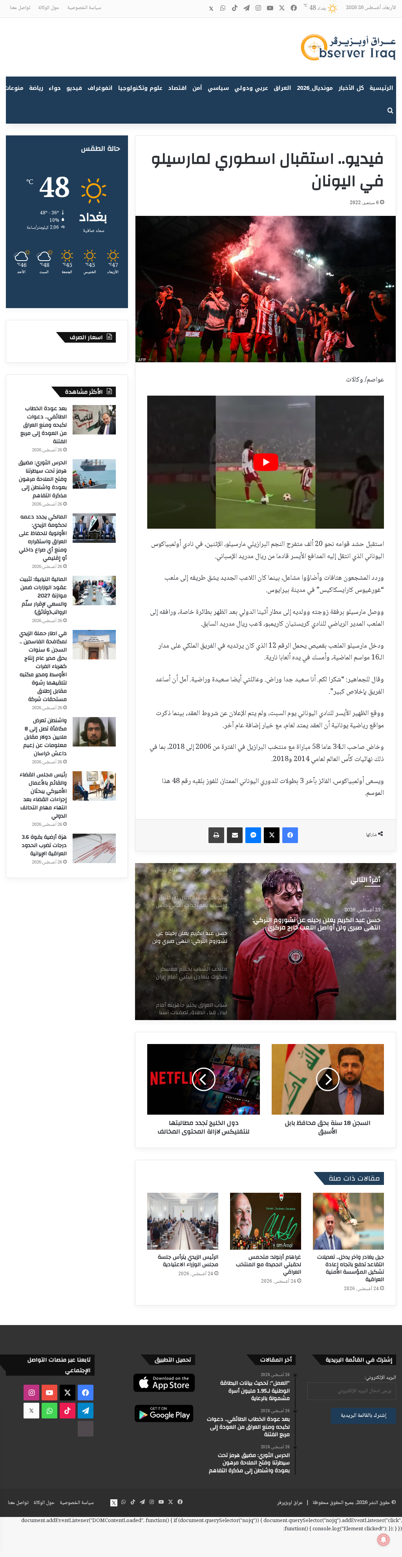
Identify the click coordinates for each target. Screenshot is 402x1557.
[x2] (211, 8)
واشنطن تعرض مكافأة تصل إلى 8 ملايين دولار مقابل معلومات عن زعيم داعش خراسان (45, 737)
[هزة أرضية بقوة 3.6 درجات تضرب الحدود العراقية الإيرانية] (94, 848)
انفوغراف (100, 88)
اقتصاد (177, 88)
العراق (282, 88)
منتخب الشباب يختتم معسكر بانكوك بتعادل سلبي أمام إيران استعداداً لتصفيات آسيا (311, 923)
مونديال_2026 (315, 88)
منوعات (14, 88)
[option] (265, 941)
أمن (197, 88)
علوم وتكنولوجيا (140, 88)
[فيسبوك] (290, 835)
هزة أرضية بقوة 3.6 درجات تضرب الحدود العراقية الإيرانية (44, 845)
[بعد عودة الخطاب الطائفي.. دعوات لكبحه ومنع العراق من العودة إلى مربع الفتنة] (94, 419)
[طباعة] (216, 835)
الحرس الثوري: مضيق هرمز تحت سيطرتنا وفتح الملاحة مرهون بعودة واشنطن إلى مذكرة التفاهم (42, 479)
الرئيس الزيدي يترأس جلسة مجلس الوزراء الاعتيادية (188, 1261)
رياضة (36, 88)
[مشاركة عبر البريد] (235, 835)
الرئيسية (381, 88)
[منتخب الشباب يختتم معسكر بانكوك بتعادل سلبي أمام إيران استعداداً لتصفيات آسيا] (265, 941)
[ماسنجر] (253, 835)
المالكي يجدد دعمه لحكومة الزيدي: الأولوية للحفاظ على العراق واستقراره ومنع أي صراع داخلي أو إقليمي (43, 537)
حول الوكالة (48, 8)
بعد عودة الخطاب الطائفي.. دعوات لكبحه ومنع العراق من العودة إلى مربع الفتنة (43, 425)
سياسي (218, 88)
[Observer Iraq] (348, 47)
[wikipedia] (199, 8)
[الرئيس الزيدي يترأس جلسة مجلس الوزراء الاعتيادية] (182, 1221)
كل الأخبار (351, 88)
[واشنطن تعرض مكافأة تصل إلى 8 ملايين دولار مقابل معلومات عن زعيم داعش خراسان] (94, 732)
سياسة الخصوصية (84, 8)
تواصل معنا (20, 8)
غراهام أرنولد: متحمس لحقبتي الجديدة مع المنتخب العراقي (268, 1264)
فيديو (74, 88)
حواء (55, 88)
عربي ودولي (251, 88)
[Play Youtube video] (265, 462)
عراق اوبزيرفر (290, 1503)
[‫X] (272, 835)
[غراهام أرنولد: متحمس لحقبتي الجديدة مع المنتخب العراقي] (265, 1221)
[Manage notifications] (383, 1539)
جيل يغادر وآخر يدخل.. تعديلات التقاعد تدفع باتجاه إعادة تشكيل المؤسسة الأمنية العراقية (350, 1268)
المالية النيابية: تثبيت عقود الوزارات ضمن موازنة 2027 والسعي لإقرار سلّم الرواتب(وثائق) (43, 595)
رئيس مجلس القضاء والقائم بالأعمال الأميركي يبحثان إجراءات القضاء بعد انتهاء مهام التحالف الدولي (43, 795)
